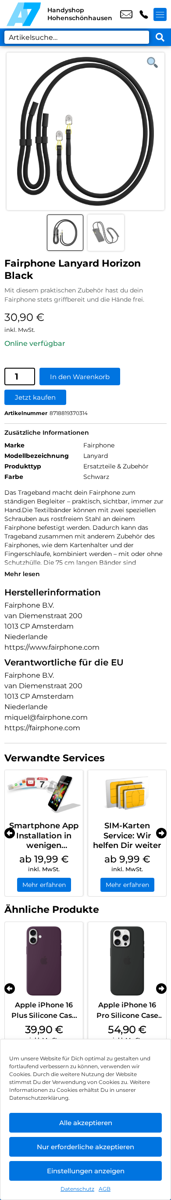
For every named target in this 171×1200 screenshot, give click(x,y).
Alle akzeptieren (85, 1123)
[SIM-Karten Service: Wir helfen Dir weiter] (127, 793)
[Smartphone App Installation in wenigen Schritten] (44, 793)
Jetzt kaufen (35, 397)
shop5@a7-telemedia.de (126, 14)
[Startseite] (23, 14)
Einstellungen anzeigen (86, 1171)
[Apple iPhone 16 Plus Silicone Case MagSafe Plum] (43, 961)
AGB (104, 1189)
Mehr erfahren (44, 885)
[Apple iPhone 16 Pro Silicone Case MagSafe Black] (127, 961)
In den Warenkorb (80, 377)
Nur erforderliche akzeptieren (85, 1147)
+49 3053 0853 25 (143, 14)
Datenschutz (77, 1189)
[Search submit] (160, 37)
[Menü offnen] (160, 14)
